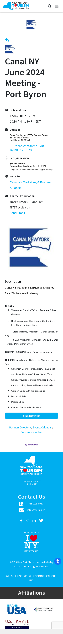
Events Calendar (42, 427)
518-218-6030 (35, 503)
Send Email (17, 213)
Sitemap (31, 484)
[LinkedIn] (34, 520)
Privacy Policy (32, 481)
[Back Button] (7, 40)
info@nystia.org (36, 509)
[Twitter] (41, 520)
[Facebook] (21, 520)
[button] (49, 6)
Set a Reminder (31, 415)
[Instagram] (28, 520)
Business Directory (20, 427)
